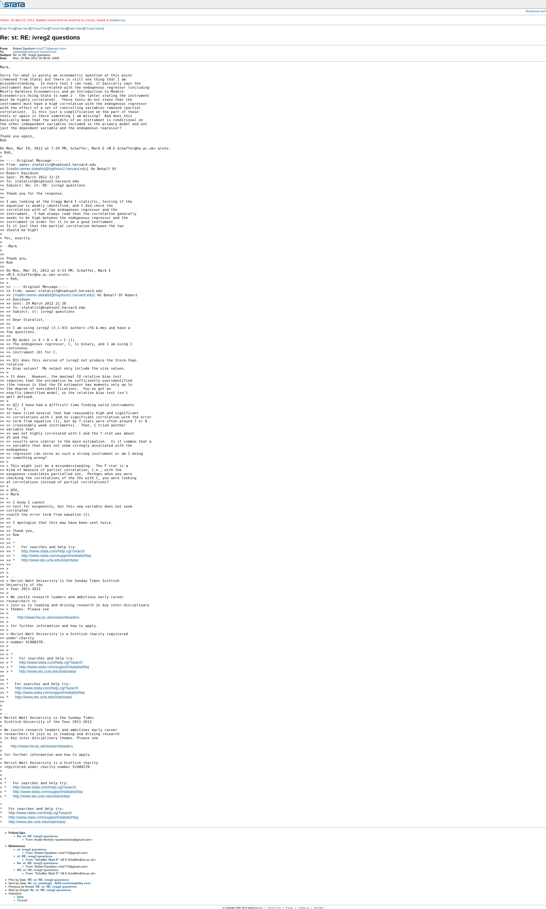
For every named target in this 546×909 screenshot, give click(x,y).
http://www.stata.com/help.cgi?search (53, 551)
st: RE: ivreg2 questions (34, 856)
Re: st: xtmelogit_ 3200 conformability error (59, 883)
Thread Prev (39, 28)
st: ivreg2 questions (31, 849)
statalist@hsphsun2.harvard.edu (35, 51)
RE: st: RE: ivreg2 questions (37, 870)
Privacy (289, 907)
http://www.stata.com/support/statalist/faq (56, 556)
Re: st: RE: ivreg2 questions (37, 836)
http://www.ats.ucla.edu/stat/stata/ (49, 560)
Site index (319, 907)
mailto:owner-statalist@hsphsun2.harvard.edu (48, 169)
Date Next (22, 28)
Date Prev (7, 28)
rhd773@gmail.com (51, 48)
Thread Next (58, 28)
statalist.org (117, 20)
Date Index (75, 28)
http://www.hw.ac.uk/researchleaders (48, 617)
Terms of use (274, 907)
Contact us (303, 907)
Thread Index (94, 28)
